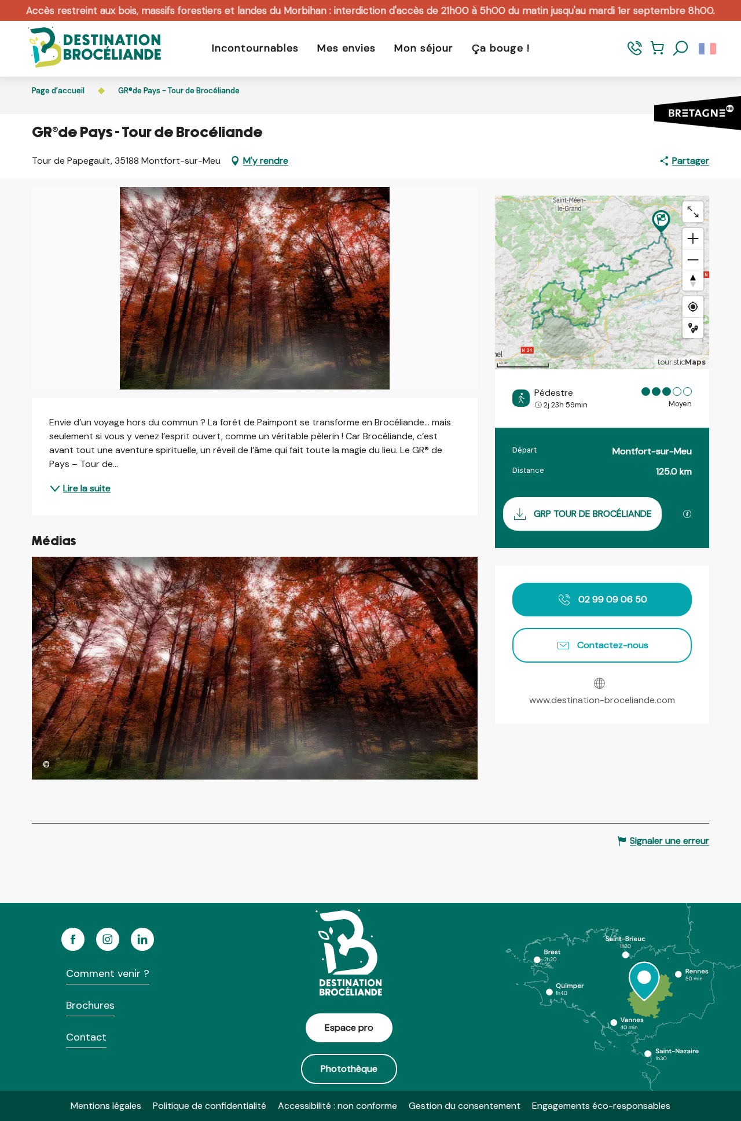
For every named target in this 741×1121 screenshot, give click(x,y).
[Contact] (634, 53)
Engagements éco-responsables (601, 1106)
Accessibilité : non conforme (337, 1106)
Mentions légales (106, 1106)
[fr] (708, 48)
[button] (681, 48)
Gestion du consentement (464, 1106)
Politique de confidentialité (209, 1106)
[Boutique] (657, 53)
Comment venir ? (107, 973)
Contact (86, 1037)
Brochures (90, 1005)
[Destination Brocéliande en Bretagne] (85, 48)
